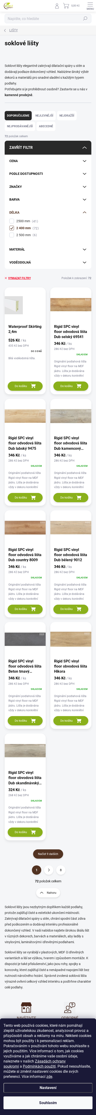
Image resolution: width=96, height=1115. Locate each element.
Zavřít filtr (21, 147)
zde (49, 1076)
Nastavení (48, 1088)
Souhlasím (48, 1103)
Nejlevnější (44, 115)
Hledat (85, 18)
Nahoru (51, 892)
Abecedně (46, 126)
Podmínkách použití (39, 1066)
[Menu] (90, 6)
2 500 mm (26, 235)
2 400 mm (27, 228)
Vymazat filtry (19, 278)
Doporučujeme (18, 115)
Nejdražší (66, 115)
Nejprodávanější (20, 126)
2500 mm (26, 221)
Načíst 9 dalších (48, 854)
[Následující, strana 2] (48, 870)
